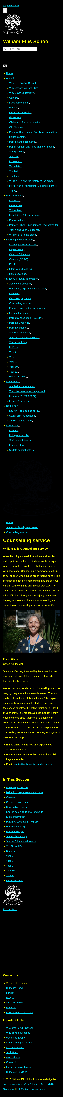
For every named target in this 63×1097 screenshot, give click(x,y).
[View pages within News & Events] (23, 196)
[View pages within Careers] (18, 98)
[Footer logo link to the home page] (13, 904)
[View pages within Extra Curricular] (27, 377)
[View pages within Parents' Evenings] (29, 323)
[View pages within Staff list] (18, 157)
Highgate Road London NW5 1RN (14, 993)
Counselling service (17, 532)
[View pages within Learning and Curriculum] (34, 240)
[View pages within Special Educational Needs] (39, 338)
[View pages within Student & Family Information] (38, 279)
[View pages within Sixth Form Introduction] (35, 416)
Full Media (22, 1089)
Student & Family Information (22, 527)
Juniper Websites (12, 1084)
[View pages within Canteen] (19, 294)
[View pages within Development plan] (29, 103)
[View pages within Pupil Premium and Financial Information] (54, 147)
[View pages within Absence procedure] (31, 284)
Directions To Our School (19, 1012)
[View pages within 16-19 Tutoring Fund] (32, 421)
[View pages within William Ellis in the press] (36, 235)
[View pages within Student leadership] (30, 333)
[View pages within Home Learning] (26, 274)
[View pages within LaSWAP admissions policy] (39, 411)
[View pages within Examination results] (31, 113)
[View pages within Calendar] (20, 201)
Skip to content (11, 5)
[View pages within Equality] (18, 108)
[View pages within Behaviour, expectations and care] (46, 289)
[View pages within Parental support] (28, 328)
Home (9, 522)
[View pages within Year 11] (18, 372)
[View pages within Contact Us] (19, 426)
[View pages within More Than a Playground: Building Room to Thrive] (16, 191)
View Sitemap (31, 1084)
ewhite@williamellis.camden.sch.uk (33, 764)
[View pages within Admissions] (19, 382)
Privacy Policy (37, 1089)
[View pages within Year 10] (18, 367)
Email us (11, 1007)
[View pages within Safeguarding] (24, 152)
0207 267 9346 (14, 1002)
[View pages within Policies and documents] (36, 142)
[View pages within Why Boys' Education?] (34, 93)
